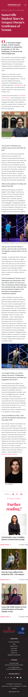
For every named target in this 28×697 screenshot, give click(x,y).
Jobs (14, 644)
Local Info (14, 648)
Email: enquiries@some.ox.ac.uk (14, 669)
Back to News (15, 498)
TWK (18, 691)
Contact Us (14, 652)
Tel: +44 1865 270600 (14, 667)
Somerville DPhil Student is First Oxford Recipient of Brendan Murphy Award (14, 601)
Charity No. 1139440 (7, 686)
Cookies (24, 686)
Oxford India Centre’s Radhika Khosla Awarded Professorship (14, 530)
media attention (18, 85)
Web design (12, 691)
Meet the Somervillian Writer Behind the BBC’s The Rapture (14, 565)
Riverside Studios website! (9, 454)
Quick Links (14, 650)
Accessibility (17, 686)
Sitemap (14, 688)
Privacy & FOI (14, 646)
